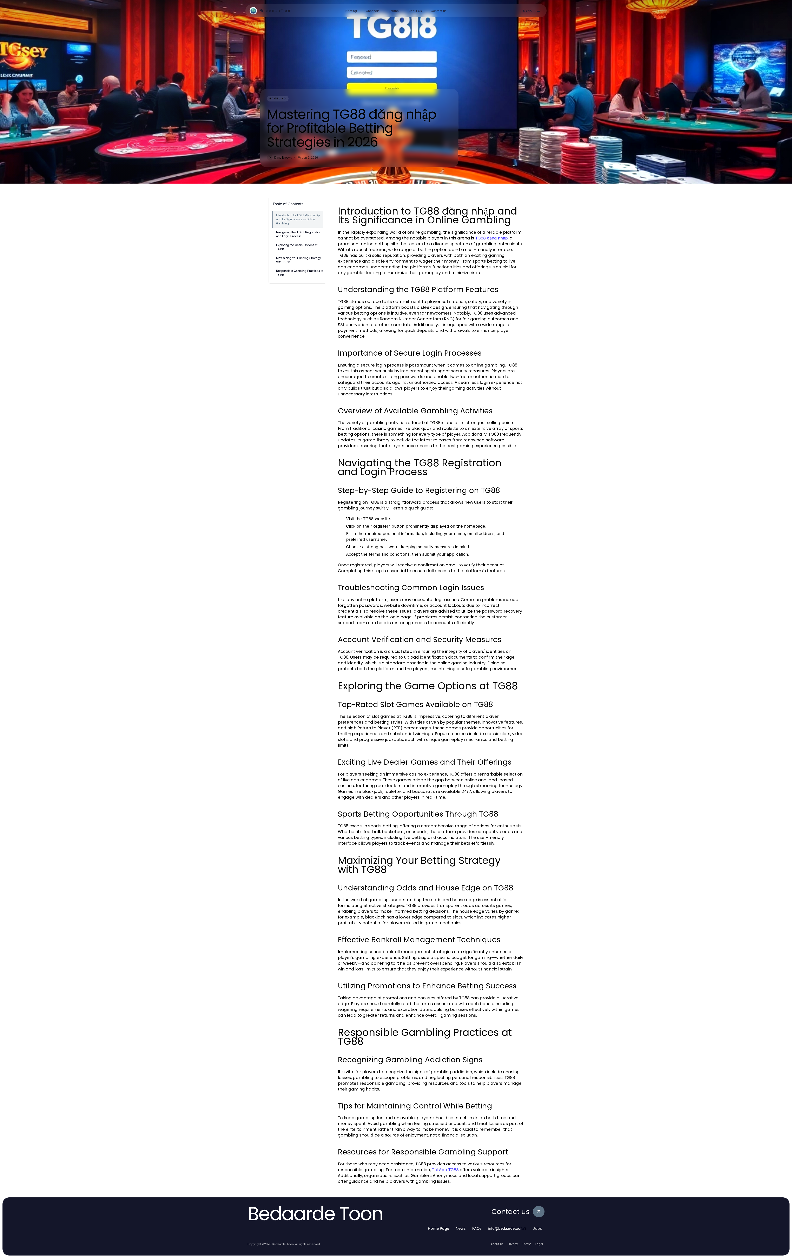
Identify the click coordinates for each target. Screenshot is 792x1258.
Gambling (277, 98)
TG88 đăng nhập (491, 238)
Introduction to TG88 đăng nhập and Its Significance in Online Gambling (298, 219)
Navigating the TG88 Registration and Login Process (298, 234)
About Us (497, 1244)
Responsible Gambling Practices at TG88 (299, 272)
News (461, 1228)
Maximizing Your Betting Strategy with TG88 (298, 260)
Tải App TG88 (445, 1169)
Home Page (438, 1228)
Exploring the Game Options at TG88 (296, 247)
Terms (526, 1244)
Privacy (513, 1244)
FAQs (477, 1228)
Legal (539, 1244)
